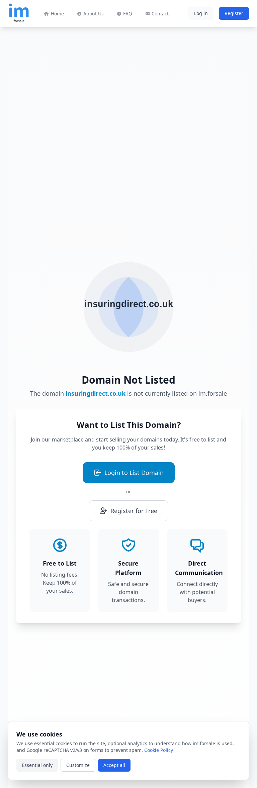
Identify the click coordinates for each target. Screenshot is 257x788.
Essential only (37, 765)
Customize (78, 765)
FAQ (127, 13)
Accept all (114, 765)
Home (57, 13)
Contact (160, 13)
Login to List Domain (134, 473)
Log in (201, 13)
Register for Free (133, 511)
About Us (93, 13)
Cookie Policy (158, 750)
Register (234, 13)
